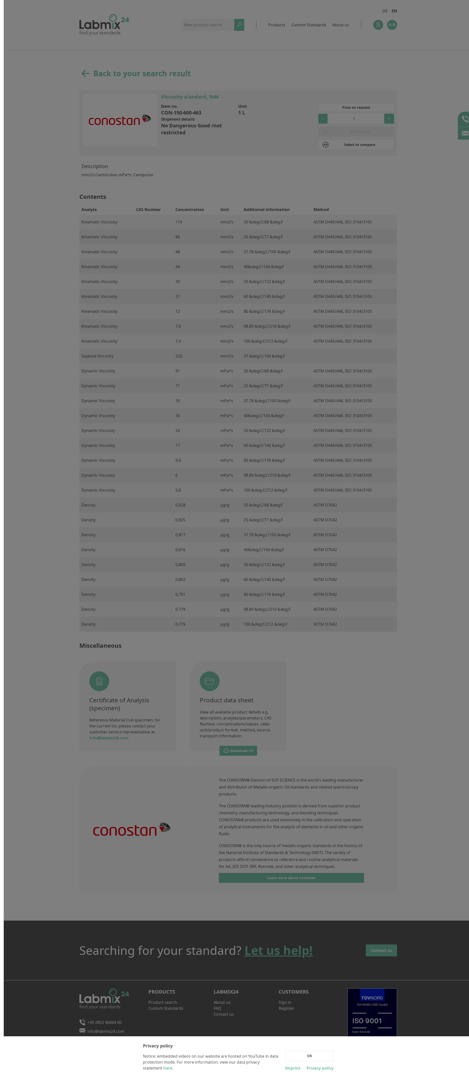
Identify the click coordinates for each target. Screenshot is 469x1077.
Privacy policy (320, 1068)
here (167, 1068)
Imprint (293, 1068)
